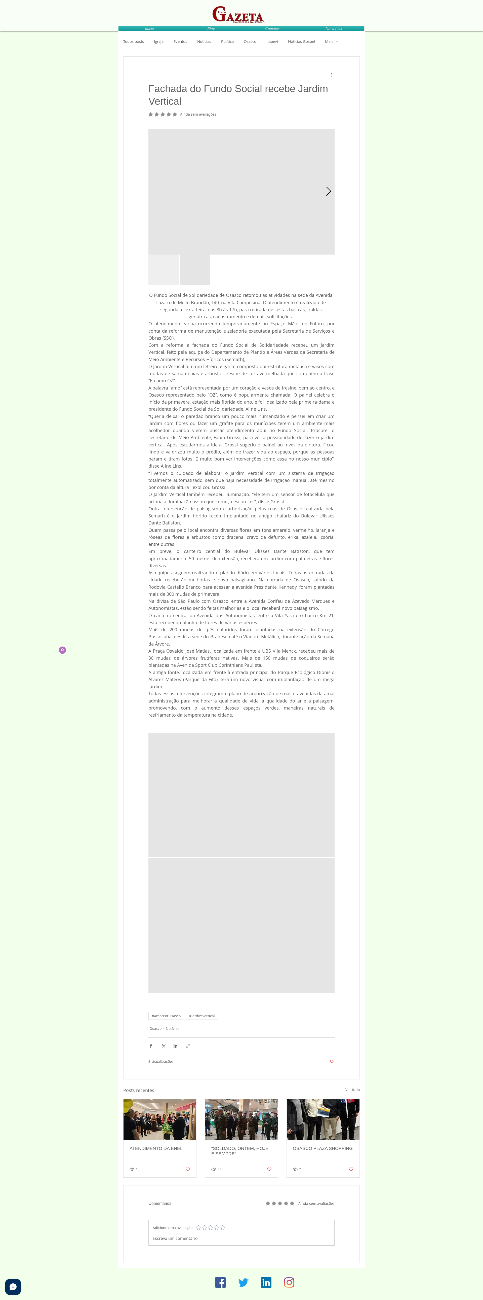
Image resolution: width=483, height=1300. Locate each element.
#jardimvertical (202, 1015)
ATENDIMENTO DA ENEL (156, 1148)
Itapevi (272, 41)
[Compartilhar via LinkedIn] (175, 1045)
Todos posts (133, 41)
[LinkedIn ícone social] (266, 1282)
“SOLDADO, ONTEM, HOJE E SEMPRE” (239, 1151)
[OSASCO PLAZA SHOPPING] (323, 1119)
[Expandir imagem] (241, 192)
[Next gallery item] (329, 192)
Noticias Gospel (301, 41)
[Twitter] (243, 1282)
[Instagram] (289, 1282)
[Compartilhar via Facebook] (150, 1045)
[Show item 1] (163, 270)
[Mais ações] (332, 75)
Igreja (159, 41)
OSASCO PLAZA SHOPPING (323, 1148)
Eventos (180, 41)
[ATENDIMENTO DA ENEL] (160, 1119)
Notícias (204, 41)
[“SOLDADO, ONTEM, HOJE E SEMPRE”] (241, 1119)
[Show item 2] (195, 270)
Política (227, 41)
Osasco (250, 41)
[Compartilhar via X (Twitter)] (163, 1045)
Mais (329, 41)
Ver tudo (352, 1089)
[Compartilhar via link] (187, 1045)
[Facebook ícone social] (220, 1282)
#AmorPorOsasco (166, 1015)
